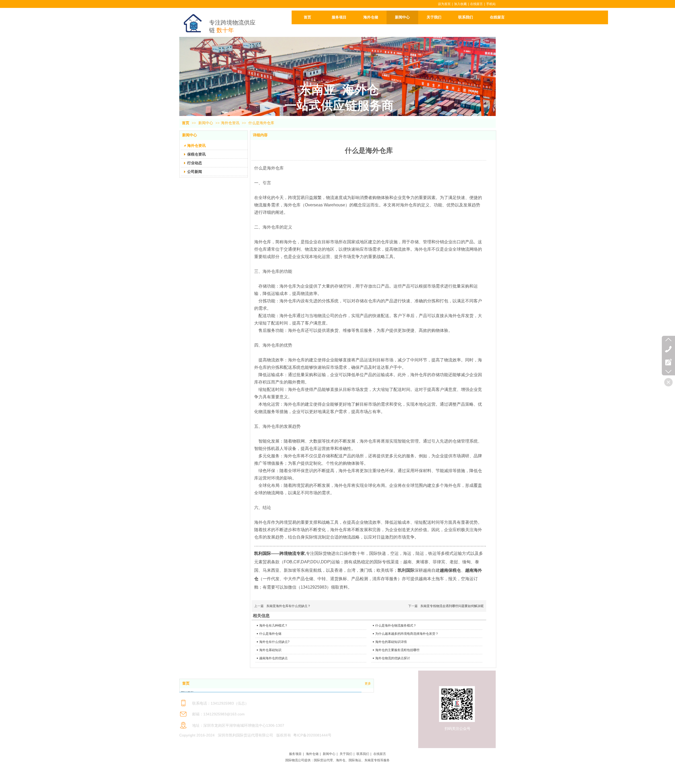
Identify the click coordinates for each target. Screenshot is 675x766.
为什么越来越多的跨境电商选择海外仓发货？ (406, 634)
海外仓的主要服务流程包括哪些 (397, 650)
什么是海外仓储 (270, 634)
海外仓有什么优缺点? (274, 642)
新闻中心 (206, 123)
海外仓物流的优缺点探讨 (392, 658)
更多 (368, 683)
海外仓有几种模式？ (273, 625)
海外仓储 (312, 754)
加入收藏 (460, 4)
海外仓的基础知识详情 (391, 642)
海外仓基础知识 (270, 650)
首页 (185, 123)
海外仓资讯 (230, 123)
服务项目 (295, 754)
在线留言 (476, 4)
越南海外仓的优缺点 (273, 658)
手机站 (491, 4)
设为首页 (444, 4)
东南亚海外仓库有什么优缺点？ (288, 606)
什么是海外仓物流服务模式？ (395, 625)
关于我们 (346, 754)
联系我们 (362, 754)
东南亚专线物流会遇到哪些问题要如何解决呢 (452, 606)
